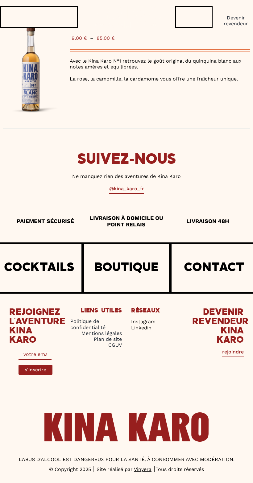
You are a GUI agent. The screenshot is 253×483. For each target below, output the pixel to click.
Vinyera (142, 469)
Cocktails (39, 267)
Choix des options (90, 97)
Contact (214, 267)
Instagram (143, 321)
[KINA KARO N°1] (31, 70)
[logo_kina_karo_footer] (126, 415)
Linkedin (141, 328)
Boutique (126, 267)
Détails (122, 97)
